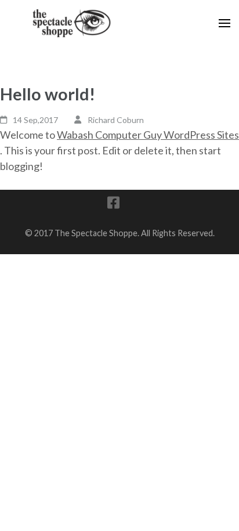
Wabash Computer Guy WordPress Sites (148, 134)
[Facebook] (113, 204)
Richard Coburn (116, 120)
